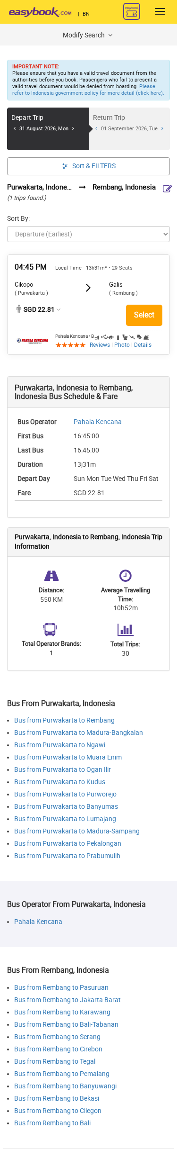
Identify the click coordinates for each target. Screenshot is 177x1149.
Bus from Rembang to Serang (57, 1037)
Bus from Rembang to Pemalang (62, 1074)
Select (144, 314)
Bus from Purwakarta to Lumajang (65, 819)
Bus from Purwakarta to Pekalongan (67, 844)
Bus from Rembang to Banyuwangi (65, 1086)
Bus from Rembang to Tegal (54, 1062)
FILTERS (94, 166)
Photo (122, 345)
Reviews (100, 345)
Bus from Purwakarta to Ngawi (59, 745)
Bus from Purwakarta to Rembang (64, 720)
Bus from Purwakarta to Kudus (59, 782)
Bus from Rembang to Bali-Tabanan (66, 1025)
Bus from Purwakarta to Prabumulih (67, 856)
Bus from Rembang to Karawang (62, 1012)
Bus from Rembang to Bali (52, 1123)
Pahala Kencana (98, 422)
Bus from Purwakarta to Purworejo (65, 794)
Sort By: (18, 219)
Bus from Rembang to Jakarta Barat (67, 1000)
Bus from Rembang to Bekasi (56, 1099)
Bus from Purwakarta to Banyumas (66, 807)
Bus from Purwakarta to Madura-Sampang (77, 831)
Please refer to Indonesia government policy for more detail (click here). (88, 89)
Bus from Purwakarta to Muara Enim (68, 757)
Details (143, 345)
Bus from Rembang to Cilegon (57, 1111)
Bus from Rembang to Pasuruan (61, 988)
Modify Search (84, 35)
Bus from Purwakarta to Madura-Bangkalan (78, 733)
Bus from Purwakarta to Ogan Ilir (62, 770)
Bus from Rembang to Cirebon (58, 1049)
